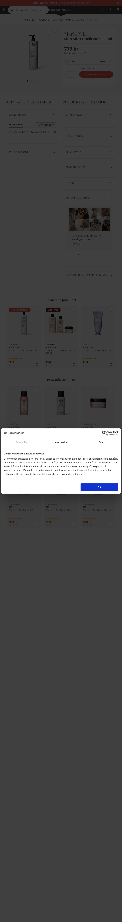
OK (99, 487)
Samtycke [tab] (21, 442)
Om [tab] (101, 442)
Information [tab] (61, 442)
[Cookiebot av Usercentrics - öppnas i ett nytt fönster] (104, 433)
